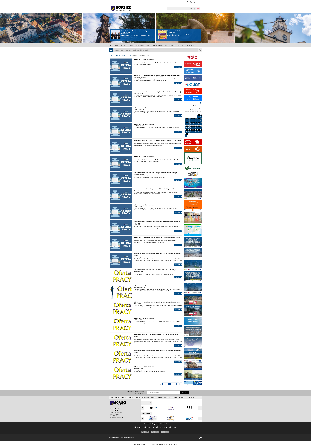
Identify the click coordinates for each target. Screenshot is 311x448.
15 (198, 123)
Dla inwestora (188, 45)
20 (193, 127)
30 (201, 131)
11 (189, 123)
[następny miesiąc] (199, 109)
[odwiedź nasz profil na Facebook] (184, 2)
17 (186, 127)
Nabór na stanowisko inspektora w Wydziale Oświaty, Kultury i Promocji (157, 92)
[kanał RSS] (198, 2)
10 (186, 123)
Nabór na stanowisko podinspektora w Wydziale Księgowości (154, 189)
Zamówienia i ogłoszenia (159, 45)
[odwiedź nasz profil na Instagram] (191, 2)
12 (191, 123)
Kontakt (136, 2)
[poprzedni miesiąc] (186, 109)
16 (201, 123)
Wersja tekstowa (143, 2)
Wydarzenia (188, 103)
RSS (111, 2)
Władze (131, 45)
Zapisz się (184, 392)
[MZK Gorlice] (189, 420)
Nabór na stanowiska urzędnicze (141, 55)
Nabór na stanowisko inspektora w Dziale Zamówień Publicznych (155, 270)
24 (186, 131)
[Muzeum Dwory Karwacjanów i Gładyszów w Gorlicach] (189, 409)
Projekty (171, 45)
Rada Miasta (139, 45)
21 (196, 127)
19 (191, 127)
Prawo (147, 45)
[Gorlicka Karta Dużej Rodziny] (171, 420)
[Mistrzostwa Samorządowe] (153, 420)
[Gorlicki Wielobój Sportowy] (171, 409)
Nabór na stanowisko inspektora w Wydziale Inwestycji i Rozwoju (155, 173)
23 (201, 127)
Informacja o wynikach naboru (144, 59)
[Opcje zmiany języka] (198, 8)
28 (196, 131)
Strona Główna (115, 397)
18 (189, 127)
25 (189, 131)
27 (193, 131)
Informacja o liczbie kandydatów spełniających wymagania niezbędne (157, 76)
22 (198, 127)
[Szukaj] (191, 8)
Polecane (179, 45)
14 (196, 123)
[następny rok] (195, 105)
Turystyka (115, 45)
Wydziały (123, 45)
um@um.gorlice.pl (118, 417)
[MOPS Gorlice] (153, 409)
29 (198, 131)
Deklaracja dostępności (119, 2)
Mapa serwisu (130, 2)
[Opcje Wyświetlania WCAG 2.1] (194, 8)
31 (186, 135)
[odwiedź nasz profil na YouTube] (187, 2)
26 (191, 131)
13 (193, 123)
